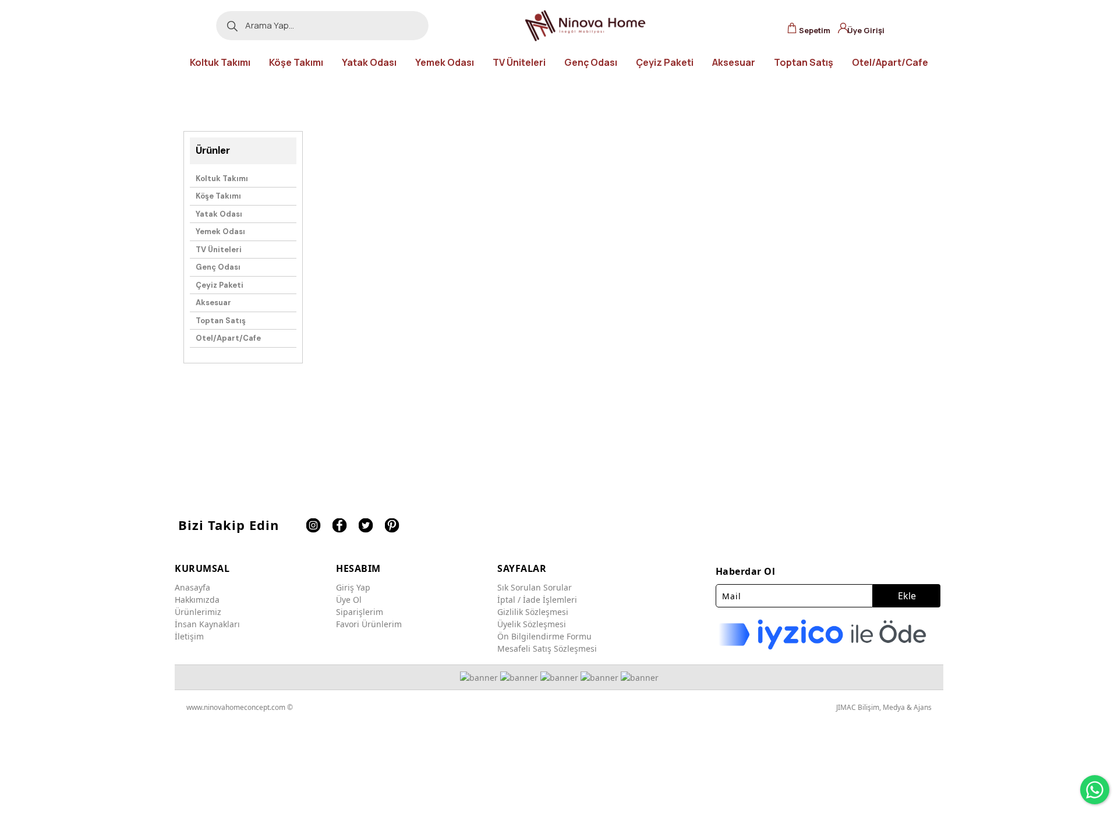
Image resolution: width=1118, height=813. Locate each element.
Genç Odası (218, 267)
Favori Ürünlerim (369, 624)
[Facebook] (339, 525)
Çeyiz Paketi (219, 285)
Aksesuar (213, 302)
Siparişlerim (359, 611)
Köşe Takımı (218, 196)
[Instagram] (313, 525)
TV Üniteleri (219, 249)
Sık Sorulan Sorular (534, 587)
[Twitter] (365, 525)
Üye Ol (349, 599)
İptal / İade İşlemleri (537, 599)
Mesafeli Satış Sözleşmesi (547, 648)
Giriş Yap (353, 587)
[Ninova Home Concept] (585, 25)
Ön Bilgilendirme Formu (544, 636)
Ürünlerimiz (198, 611)
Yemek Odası (220, 231)
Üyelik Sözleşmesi (531, 624)
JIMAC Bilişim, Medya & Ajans (884, 707)
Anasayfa (192, 587)
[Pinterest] (391, 525)
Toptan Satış (221, 321)
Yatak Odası (219, 214)
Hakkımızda (197, 599)
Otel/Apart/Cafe (228, 338)
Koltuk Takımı (222, 178)
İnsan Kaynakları (207, 624)
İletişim (189, 636)
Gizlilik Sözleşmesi (532, 611)
